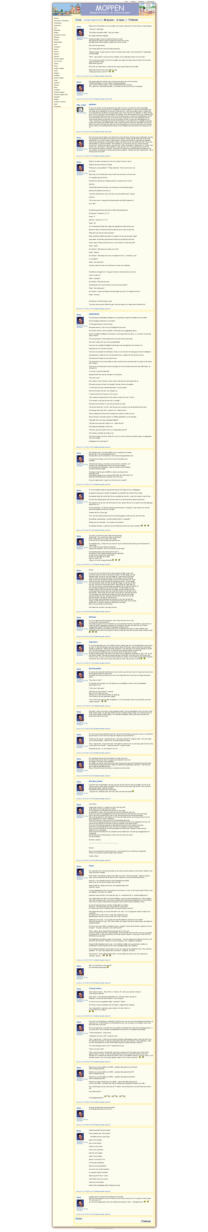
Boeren (56, 40)
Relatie (56, 99)
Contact (111, 1228)
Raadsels (57, 97)
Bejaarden (57, 30)
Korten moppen (59, 78)
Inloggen (133, 1)
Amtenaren (57, 25)
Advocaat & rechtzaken (61, 20)
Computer (57, 47)
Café (55, 44)
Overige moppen (59, 92)
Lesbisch (57, 82)
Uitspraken (57, 106)
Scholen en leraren (60, 102)
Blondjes (56, 37)
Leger (56, 80)
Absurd (56, 18)
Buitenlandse (58, 42)
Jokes (56, 71)
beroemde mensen (60, 35)
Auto (55, 28)
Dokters (56, 54)
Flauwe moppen (59, 59)
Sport (55, 104)
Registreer (141, 1)
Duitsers (56, 56)
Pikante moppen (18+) (61, 94)
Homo (56, 66)
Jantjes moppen (59, 68)
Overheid (57, 90)
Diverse (56, 51)
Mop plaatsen (150, 1)
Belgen (56, 32)
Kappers (56, 73)
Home (126, 1)
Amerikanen (58, 23)
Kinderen (57, 75)
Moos (56, 87)
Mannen (56, 85)
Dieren (56, 49)
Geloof (56, 63)
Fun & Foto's (58, 61)
